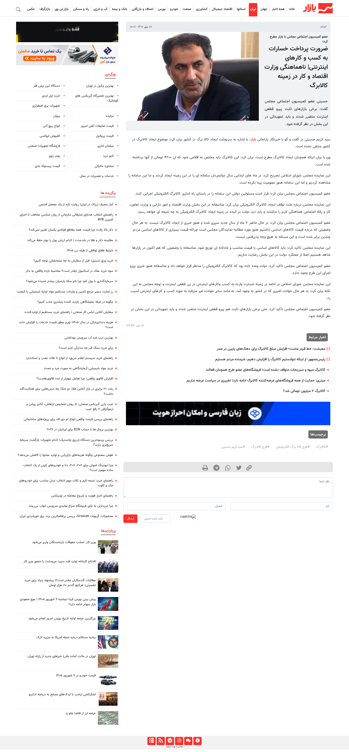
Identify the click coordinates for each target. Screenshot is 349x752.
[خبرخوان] (160, 741)
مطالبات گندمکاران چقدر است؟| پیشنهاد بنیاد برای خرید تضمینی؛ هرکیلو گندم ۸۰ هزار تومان (60, 583)
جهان (264, 9)
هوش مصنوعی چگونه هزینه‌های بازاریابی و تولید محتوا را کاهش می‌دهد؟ (65, 455)
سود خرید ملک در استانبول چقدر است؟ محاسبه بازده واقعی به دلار (69, 271)
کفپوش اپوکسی (50, 136)
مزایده (110, 116)
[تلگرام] (170, 741)
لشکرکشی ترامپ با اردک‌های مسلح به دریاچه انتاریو (62, 694)
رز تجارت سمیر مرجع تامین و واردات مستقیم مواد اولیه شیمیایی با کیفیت (65, 291)
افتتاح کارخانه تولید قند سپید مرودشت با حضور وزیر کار (60, 561)
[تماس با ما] (188, 741)
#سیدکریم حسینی (233, 447)
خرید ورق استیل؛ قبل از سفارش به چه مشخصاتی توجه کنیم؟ (73, 260)
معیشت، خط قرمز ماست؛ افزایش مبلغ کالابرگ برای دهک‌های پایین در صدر (271, 349)
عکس (31, 9)
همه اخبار (278, 9)
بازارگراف (44, 9)
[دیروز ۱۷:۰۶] (108, 699)
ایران (253, 9)
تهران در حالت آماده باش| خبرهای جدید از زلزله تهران (62, 656)
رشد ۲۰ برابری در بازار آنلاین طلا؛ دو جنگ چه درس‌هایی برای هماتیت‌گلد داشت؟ (66, 391)
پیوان (56, 116)
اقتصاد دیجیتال (222, 9)
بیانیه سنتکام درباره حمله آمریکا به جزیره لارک (66, 637)
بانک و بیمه (119, 9)
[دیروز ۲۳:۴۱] (108, 604)
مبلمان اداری (105, 146)
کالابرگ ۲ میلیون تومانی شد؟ (304, 391)
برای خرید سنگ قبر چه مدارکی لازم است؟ (86, 348)
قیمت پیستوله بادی (47, 166)
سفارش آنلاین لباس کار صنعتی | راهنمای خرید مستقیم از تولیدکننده (69, 312)
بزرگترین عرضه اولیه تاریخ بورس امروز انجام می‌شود (62, 618)
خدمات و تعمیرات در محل (97, 176)
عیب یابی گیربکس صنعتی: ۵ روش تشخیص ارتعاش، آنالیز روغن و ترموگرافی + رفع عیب (69, 407)
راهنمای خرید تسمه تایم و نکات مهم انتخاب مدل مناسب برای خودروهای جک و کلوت (66, 483)
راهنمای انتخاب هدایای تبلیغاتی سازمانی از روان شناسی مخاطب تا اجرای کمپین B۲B (66, 217)
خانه (292, 9)
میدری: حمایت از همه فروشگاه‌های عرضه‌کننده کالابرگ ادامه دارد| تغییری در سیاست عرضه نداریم (256, 381)
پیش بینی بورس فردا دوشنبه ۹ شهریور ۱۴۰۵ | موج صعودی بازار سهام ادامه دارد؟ (58, 602)
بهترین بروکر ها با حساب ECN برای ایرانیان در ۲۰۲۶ (80, 429)
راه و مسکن (81, 9)
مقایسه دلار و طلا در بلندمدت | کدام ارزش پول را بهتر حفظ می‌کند (70, 240)
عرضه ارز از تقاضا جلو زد (80, 713)
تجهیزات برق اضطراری (46, 105)
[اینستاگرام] (179, 741)
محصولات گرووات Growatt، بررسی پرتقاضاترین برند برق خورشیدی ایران (66, 516)
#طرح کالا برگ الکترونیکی (293, 447)
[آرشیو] (151, 741)
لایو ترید (108, 156)
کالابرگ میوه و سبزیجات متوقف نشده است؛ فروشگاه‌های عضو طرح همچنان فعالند (265, 370)
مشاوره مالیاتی (104, 166)
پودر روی (54, 156)
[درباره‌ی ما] (197, 741)
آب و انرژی (100, 9)
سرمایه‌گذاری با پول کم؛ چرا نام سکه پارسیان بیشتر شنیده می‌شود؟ (69, 281)
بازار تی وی (61, 9)
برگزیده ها (108, 193)
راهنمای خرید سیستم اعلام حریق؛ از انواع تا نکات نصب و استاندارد (69, 358)
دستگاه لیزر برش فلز (46, 85)
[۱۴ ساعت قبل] (108, 718)
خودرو (174, 9)
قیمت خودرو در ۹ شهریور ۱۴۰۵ (76, 675)
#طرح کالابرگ (260, 447)
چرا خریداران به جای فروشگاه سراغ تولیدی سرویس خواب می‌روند (71, 506)
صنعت (187, 9)
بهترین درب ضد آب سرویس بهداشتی (88, 337)
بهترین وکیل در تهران (100, 85)
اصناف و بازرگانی (142, 9)
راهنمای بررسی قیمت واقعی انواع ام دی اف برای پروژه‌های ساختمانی (68, 419)
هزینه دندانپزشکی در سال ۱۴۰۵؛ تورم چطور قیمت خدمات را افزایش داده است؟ (66, 325)
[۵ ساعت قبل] (108, 623)
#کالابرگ (322, 447)
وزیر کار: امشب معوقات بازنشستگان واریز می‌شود (64, 542)
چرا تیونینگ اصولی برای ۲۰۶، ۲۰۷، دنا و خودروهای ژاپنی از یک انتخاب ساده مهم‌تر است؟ (68, 468)
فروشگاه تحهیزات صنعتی (44, 146)
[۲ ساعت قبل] (108, 547)
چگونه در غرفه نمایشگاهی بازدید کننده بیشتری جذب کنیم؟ (75, 302)
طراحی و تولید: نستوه (174, 746)
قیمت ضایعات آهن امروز (97, 126)
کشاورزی (201, 9)
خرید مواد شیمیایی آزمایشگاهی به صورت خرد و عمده (78, 368)
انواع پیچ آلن (51, 126)
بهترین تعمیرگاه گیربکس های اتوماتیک (96, 98)
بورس (162, 9)
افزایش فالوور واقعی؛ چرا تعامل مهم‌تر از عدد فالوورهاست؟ (75, 378)
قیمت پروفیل (105, 136)
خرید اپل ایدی (51, 95)
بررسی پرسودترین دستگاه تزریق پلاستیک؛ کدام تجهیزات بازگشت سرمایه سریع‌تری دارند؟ (66, 442)
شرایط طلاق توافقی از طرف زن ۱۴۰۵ (90, 250)
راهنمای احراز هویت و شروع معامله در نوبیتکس (82, 495)
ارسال (130, 518)
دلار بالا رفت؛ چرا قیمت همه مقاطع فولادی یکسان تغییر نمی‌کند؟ (71, 229)
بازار (253, 139)
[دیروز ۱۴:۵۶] (108, 566)
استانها (241, 9)
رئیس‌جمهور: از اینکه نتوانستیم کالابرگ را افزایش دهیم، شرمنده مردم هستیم (270, 359)
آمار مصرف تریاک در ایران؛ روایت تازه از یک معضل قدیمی (76, 204)
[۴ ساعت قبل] (108, 661)
